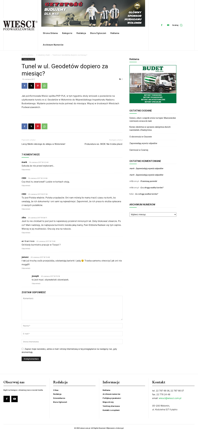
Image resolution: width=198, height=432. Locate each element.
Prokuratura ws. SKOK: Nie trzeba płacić (103, 144)
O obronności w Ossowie (140, 136)
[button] (178, 25)
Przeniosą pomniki (148, 181)
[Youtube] (168, 25)
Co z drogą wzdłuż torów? (152, 187)
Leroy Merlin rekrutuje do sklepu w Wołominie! (43, 144)
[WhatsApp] (44, 86)
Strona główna (27, 55)
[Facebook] (161, 25)
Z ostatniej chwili (43, 55)
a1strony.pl (120, 428)
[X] (31, 86)
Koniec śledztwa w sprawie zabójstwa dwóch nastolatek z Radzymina (150, 128)
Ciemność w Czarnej (139, 150)
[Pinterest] (38, 86)
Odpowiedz (26, 170)
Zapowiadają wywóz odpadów (143, 143)
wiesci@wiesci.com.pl (170, 398)
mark (131, 168)
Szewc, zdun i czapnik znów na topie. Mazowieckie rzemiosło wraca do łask (152, 119)
